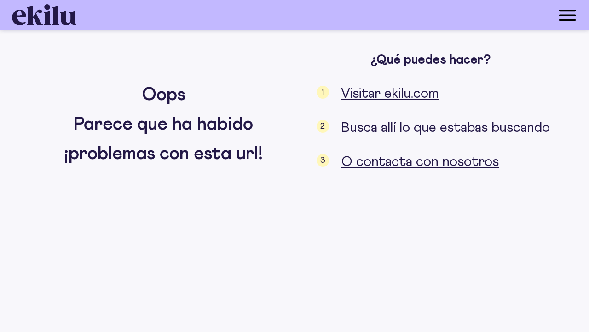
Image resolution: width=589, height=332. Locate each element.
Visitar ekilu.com (390, 94)
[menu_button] (331, 14)
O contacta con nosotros (420, 162)
